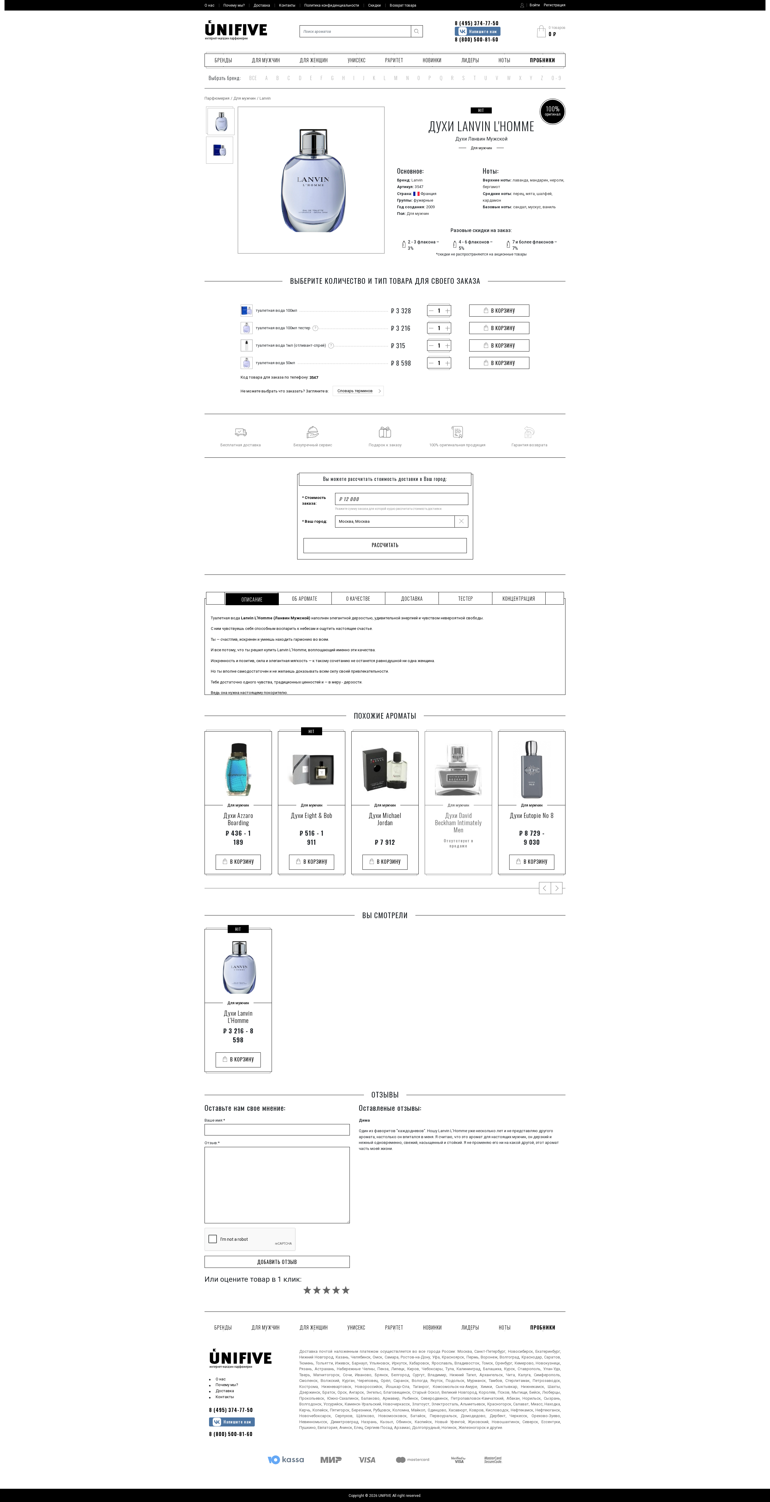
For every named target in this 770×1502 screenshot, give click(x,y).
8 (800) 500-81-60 (476, 39)
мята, (531, 193)
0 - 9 (556, 78)
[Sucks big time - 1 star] (307, 1290)
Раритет (394, 60)
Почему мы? (227, 1385)
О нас (221, 1379)
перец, (519, 193)
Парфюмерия (217, 98)
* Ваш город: (314, 521)
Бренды (223, 60)
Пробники (542, 60)
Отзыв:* (212, 1143)
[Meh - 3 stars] (326, 1290)
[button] (358, 391)
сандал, (520, 207)
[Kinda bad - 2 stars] (317, 1290)
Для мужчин (266, 60)
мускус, (535, 207)
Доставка (225, 1391)
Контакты (225, 1397)
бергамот (491, 186)
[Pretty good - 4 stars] (336, 1290)
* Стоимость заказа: (314, 500)
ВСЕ (253, 78)
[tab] (251, 598)
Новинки (432, 60)
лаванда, (521, 180)
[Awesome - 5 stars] (346, 1290)
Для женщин (314, 60)
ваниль (549, 207)
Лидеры (470, 60)
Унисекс (357, 60)
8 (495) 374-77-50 (477, 23)
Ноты (504, 60)
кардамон (492, 200)
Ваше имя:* (215, 1120)
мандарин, (540, 180)
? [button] (315, 328)
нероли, (557, 180)
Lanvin (265, 98)
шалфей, (545, 193)
